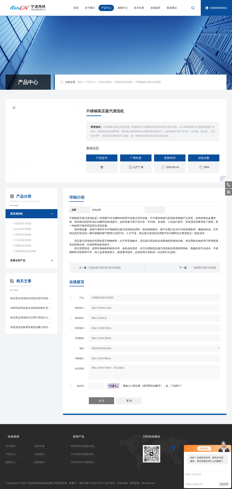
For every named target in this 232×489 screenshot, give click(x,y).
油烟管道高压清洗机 (25, 251)
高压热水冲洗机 (23, 223)
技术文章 (139, 7)
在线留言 (155, 7)
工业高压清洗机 (23, 240)
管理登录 (134, 483)
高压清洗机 (105, 82)
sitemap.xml (148, 483)
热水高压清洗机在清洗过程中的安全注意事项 (31, 298)
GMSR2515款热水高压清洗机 (84, 446)
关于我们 (90, 7)
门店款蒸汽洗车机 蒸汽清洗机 (104, 267)
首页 (75, 7)
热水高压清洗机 (23, 229)
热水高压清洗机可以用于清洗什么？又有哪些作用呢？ (31, 317)
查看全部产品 (17, 260)
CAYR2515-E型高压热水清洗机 (84, 462)
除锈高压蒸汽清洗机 (205, 267)
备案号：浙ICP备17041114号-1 (86, 483)
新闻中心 (123, 7)
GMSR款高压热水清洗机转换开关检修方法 (31, 308)
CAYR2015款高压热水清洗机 (84, 454)
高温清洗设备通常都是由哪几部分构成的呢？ (31, 327)
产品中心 (106, 7)
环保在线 (122, 483)
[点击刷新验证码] (113, 386)
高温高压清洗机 (124, 82)
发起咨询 (224, 484)
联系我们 (172, 7)
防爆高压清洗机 (23, 245)
